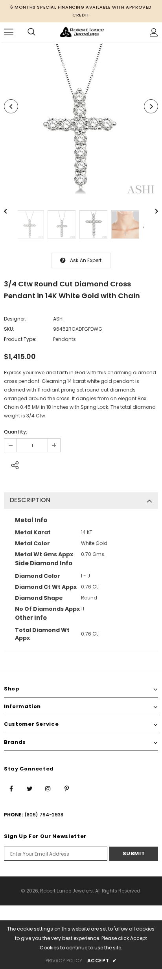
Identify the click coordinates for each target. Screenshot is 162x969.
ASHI (58, 318)
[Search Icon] (31, 32)
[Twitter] (29, 788)
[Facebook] (11, 788)
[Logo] (82, 32)
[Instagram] (48, 788)
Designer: (15, 318)
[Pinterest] (66, 788)
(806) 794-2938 (43, 814)
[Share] (13, 464)
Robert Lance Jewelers (66, 890)
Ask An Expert (86, 260)
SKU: (9, 329)
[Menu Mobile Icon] (8, 32)
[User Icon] (154, 32)
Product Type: (20, 339)
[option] (81, 120)
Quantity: (15, 431)
